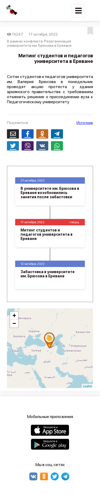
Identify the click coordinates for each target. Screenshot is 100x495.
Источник (85, 122)
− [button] (14, 323)
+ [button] (14, 315)
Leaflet (87, 386)
